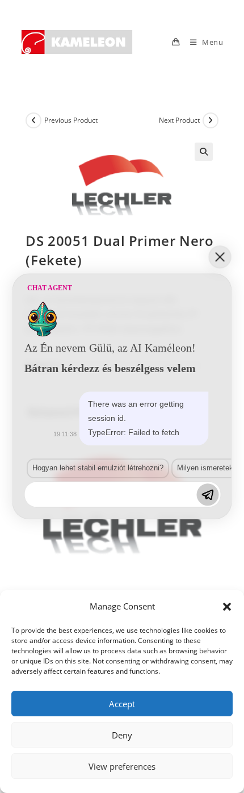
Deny (122, 735)
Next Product (179, 120)
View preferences (122, 766)
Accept (122, 703)
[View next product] (210, 120)
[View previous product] (33, 120)
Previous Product (71, 120)
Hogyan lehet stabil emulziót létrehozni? (97, 468)
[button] (227, 606)
